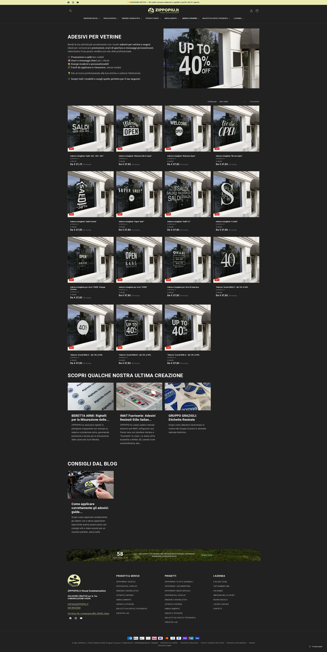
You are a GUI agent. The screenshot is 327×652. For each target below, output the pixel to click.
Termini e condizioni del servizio (212, 643)
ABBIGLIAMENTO (123, 600)
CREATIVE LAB (122, 613)
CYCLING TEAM (220, 582)
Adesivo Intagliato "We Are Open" (229, 156)
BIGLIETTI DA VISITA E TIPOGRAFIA (131, 609)
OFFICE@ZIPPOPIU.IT (78, 604)
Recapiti (252, 643)
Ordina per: (212, 102)
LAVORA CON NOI (221, 604)
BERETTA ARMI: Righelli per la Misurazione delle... (90, 417)
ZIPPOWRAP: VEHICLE (126, 582)
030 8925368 (74, 608)
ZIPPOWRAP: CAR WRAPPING (177, 586)
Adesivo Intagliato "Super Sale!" (131, 222)
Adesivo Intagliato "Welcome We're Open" (135, 156)
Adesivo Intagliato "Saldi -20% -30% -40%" (87, 156)
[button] (70, 11)
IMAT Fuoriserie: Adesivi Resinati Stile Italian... (137, 417)
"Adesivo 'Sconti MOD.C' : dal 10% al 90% (86, 355)
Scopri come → (208, 555)
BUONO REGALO (220, 600)
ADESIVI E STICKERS (125, 604)
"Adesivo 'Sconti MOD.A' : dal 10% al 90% (183, 355)
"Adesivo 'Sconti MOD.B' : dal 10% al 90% (135, 355)
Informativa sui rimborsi (169, 643)
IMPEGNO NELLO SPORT (224, 595)
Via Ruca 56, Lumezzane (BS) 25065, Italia (88, 613)
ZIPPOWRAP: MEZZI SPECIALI (178, 591)
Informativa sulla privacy (189, 643)
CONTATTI (217, 609)
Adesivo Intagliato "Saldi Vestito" (83, 222)
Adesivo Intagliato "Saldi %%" (179, 222)
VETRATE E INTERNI (124, 595)
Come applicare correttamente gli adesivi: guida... (90, 508)
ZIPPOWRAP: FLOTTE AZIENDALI (179, 582)
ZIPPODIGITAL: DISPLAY (126, 586)
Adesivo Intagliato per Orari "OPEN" (133, 287)
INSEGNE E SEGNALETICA (127, 591)
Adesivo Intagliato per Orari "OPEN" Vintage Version (87, 288)
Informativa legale (164, 645)
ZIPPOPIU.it (82, 643)
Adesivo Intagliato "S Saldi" (227, 222)
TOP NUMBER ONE (221, 586)
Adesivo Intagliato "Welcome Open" (181, 156)
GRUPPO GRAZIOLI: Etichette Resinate (183, 417)
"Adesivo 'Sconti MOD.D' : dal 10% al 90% (232, 287)
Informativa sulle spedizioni (236, 643)
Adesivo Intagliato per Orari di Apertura (183, 287)
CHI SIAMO (218, 591)
